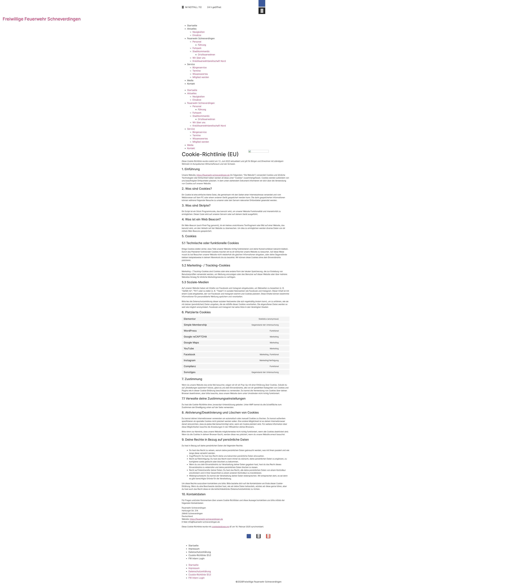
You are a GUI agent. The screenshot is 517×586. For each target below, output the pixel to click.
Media (190, 80)
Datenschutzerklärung (199, 552)
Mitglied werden (201, 77)
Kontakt (191, 83)
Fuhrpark (197, 48)
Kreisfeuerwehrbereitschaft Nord (209, 61)
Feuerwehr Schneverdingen (201, 38)
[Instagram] (261, 10)
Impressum (194, 548)
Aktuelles (191, 28)
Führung (202, 44)
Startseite (192, 25)
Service (191, 64)
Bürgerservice (200, 67)
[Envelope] (268, 536)
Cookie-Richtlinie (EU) (199, 555)
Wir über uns (199, 57)
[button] (258, 86)
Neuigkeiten (199, 32)
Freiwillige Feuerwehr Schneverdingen (42, 19)
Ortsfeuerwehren (206, 54)
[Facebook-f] (261, 3)
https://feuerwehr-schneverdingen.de (213, 175)
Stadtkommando (201, 51)
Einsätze (197, 35)
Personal (197, 41)
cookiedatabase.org (220, 526)
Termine (197, 70)
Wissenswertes (200, 74)
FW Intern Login (196, 558)
